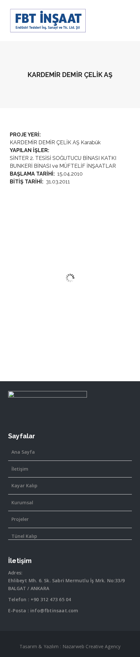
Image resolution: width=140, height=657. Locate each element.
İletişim (19, 469)
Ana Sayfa (23, 452)
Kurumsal (22, 502)
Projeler (20, 519)
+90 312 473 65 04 (51, 599)
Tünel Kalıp (24, 536)
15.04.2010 (70, 174)
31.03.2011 (58, 182)
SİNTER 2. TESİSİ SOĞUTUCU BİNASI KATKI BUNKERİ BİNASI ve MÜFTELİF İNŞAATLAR (63, 162)
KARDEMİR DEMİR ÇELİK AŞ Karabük (55, 142)
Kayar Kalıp (24, 485)
